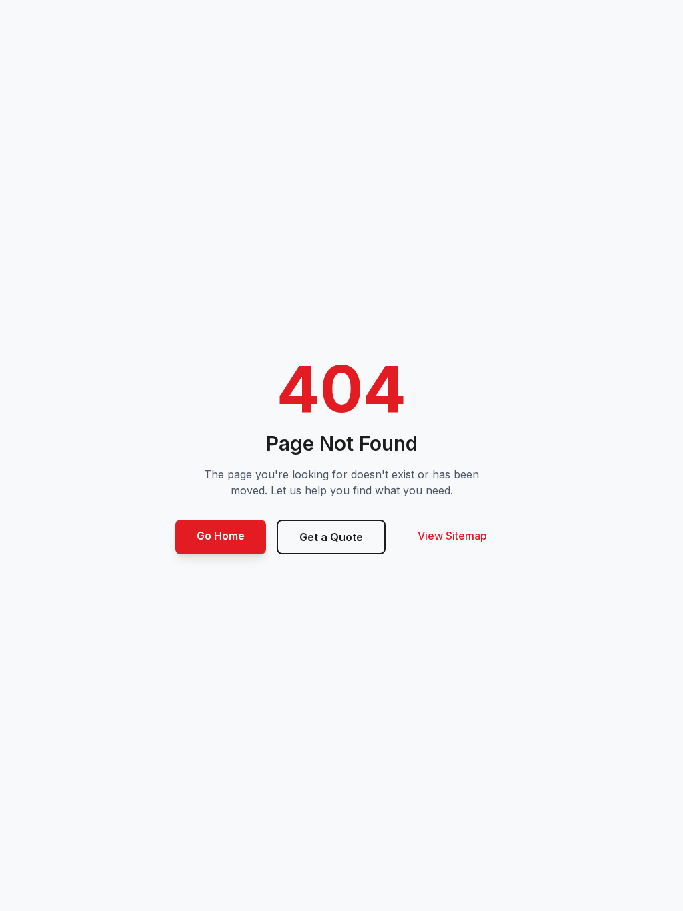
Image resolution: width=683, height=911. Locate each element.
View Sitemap (452, 535)
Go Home (221, 535)
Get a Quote (331, 537)
